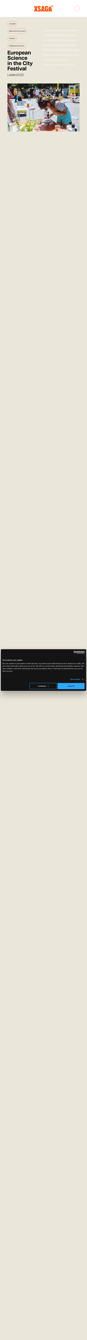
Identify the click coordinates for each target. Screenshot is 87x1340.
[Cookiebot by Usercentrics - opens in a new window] (75, 652)
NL (49, 8)
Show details (75, 679)
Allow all (71, 686)
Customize (42, 686)
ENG (55, 8)
